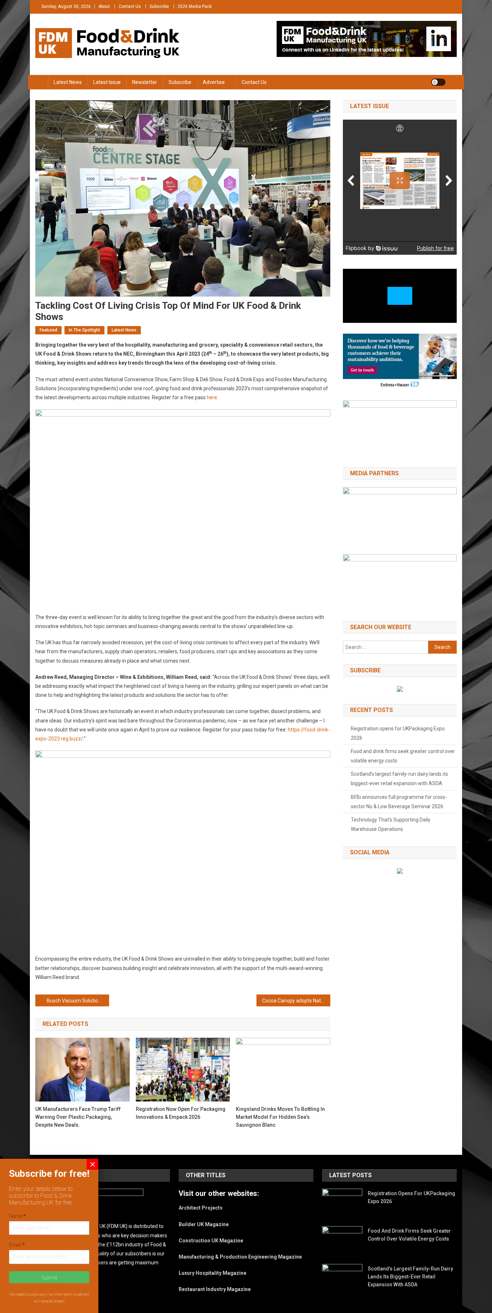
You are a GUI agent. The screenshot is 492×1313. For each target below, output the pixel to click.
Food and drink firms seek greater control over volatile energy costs (403, 756)
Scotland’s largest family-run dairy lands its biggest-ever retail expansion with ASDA (399, 778)
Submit (49, 1278)
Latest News (68, 82)
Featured (48, 330)
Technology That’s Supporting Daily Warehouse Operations (390, 824)
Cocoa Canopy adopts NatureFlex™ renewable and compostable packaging (296, 1000)
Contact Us (129, 6)
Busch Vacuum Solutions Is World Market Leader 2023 (78, 1000)
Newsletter (144, 82)
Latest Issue (107, 82)
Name (17, 1216)
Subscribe (159, 6)
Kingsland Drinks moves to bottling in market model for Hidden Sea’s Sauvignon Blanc (280, 1117)
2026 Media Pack (195, 6)
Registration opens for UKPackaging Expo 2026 (398, 733)
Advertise (214, 82)
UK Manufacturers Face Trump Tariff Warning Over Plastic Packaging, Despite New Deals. (78, 1117)
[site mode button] (438, 82)
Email (17, 1245)
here (212, 397)
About (104, 6)
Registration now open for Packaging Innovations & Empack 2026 (180, 1113)
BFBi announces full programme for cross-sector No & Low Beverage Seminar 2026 (399, 801)
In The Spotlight (84, 330)
